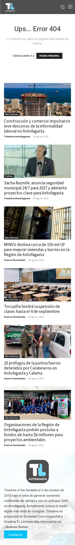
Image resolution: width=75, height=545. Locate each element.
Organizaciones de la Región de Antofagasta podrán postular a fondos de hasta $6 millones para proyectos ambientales (33, 432)
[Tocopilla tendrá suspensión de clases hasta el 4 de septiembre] (37, 284)
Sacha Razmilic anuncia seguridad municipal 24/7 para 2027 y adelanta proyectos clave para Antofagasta (35, 188)
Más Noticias (11, 114)
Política (9, 176)
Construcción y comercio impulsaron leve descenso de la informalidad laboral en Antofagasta (37, 126)
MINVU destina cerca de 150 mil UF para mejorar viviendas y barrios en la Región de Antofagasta (36, 250)
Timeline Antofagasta (17, 136)
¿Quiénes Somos (16, 527)
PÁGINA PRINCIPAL (49, 55)
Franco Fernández (14, 259)
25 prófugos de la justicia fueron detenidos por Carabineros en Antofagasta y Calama (32, 368)
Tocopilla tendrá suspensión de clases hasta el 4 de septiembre (32, 308)
